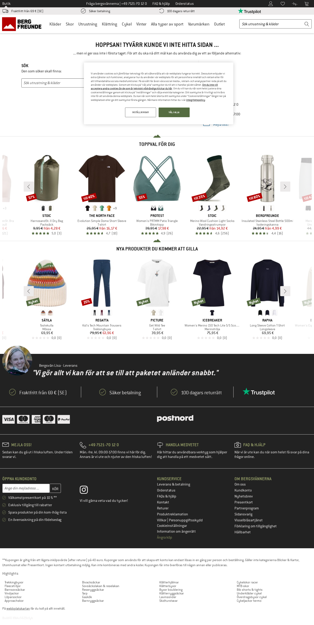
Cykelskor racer (247, 582)
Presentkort (243, 502)
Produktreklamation (172, 514)
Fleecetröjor (13, 586)
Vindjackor (12, 593)
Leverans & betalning (173, 484)
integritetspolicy (195, 100)
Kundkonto (243, 490)
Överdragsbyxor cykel (252, 597)
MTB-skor (243, 586)
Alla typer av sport (167, 24)
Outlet (219, 24)
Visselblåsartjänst (248, 520)
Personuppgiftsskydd (186, 520)
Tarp (85, 593)
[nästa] (285, 187)
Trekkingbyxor (14, 582)
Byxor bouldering (171, 590)
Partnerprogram (246, 508)
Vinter (141, 24)
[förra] (29, 187)
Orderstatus (166, 490)
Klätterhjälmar (169, 582)
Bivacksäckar (91, 582)
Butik (6, 3)
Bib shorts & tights (250, 590)
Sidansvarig (243, 514)
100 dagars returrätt (181, 11)
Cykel (127, 24)
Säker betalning (99, 11)
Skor (70, 24)
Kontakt (163, 502)
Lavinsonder (167, 597)
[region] (158, 93)
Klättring (109, 24)
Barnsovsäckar (15, 590)
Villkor (162, 520)
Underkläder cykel (249, 593)
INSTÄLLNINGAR (140, 112)
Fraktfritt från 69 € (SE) (27, 11)
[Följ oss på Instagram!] (87, 490)
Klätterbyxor (167, 586)
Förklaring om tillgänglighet (255, 526)
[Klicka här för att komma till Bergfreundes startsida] (23, 24)
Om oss (240, 484)
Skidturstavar (168, 601)
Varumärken (198, 24)
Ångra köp (164, 537)
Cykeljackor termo (249, 601)
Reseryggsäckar (93, 590)
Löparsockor (13, 597)
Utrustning (87, 24)
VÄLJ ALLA (174, 112)
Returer (162, 508)
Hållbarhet (242, 532)
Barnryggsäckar (93, 601)
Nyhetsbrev (243, 496)
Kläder (55, 24)
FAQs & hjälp (166, 496)
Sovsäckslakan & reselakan (100, 586)
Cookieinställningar (172, 525)
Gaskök (87, 597)
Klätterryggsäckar (171, 593)
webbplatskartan (18, 608)
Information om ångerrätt (176, 531)
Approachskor (14, 601)
